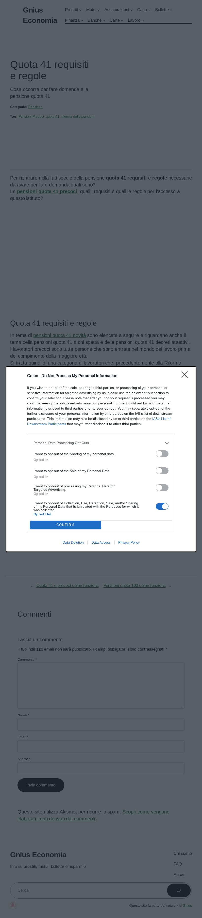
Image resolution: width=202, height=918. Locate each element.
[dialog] (101, 459)
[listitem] (101, 442)
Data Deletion (73, 542)
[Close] (186, 376)
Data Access (101, 542)
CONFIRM (65, 525)
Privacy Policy (129, 542)
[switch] (162, 453)
